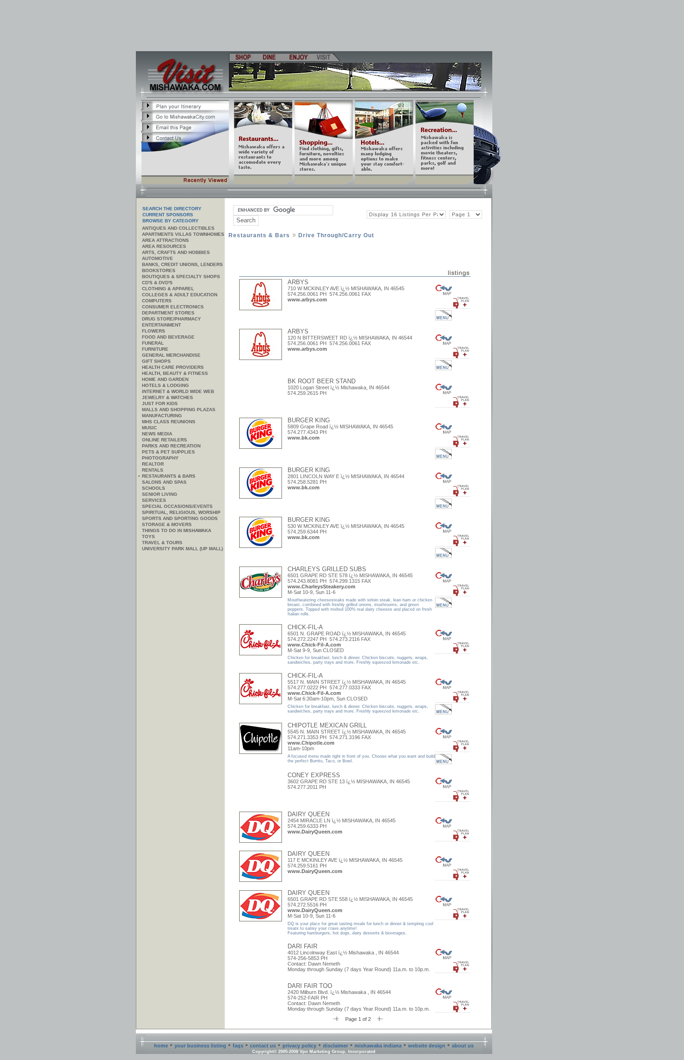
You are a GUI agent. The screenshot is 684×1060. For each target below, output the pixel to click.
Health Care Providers (173, 367)
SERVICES (154, 500)
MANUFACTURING (162, 415)
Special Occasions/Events (177, 506)
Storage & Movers (167, 524)
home (161, 1045)
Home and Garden (165, 379)
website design (426, 1045)
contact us (263, 1045)
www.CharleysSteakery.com (321, 586)
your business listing (200, 1045)
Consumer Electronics (173, 306)
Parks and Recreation (171, 445)
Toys (148, 536)
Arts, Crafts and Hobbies (176, 252)
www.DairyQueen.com (315, 831)
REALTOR (153, 464)
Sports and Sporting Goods (180, 518)
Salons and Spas (164, 482)
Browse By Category (170, 220)
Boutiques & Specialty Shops (181, 276)
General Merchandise (171, 355)
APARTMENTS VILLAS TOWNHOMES (183, 234)
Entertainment (161, 324)
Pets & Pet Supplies (168, 451)
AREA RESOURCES (164, 246)
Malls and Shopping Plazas (178, 409)
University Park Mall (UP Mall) (182, 548)
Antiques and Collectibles (178, 228)
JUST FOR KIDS (160, 403)
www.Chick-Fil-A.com (314, 644)
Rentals (152, 470)
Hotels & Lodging (165, 385)
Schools (153, 488)
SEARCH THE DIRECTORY (171, 208)
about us (463, 1045)
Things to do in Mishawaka (176, 530)
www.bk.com (304, 437)
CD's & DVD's (157, 282)
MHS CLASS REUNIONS (168, 421)
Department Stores (168, 312)
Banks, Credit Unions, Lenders (182, 264)
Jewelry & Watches (167, 397)
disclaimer (335, 1045)
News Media (157, 433)
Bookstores (158, 270)
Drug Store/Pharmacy (171, 318)
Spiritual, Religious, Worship (181, 512)
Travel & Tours (162, 542)
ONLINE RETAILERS (164, 439)
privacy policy (299, 1045)
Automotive (157, 258)
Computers (157, 300)
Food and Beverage (168, 337)
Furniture (155, 349)
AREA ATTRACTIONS (165, 240)
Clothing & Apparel (168, 288)
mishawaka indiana (378, 1045)
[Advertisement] (314, 26)
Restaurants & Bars (168, 476)
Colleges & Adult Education (179, 294)
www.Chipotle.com (311, 743)
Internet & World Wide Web (178, 391)
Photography (160, 457)
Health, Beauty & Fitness (175, 373)
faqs (238, 1045)
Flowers (153, 330)
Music (149, 427)
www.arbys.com (307, 299)
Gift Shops (156, 361)
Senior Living (159, 494)
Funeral (153, 343)
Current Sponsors (167, 214)
